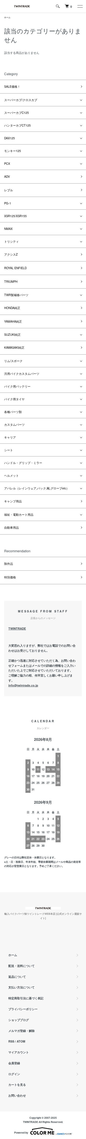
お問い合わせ (17, 1095)
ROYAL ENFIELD (15, 268)
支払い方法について (21, 987)
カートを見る (17, 1084)
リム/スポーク (13, 361)
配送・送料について (21, 966)
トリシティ (11, 241)
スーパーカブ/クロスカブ (20, 100)
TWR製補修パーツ (16, 295)
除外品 (8, 563)
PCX (7, 163)
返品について (17, 976)
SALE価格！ (12, 86)
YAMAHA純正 (13, 321)
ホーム (7, 17)
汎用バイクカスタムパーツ (21, 373)
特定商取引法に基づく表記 (25, 998)
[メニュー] (79, 6)
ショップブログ (18, 1020)
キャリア (10, 437)
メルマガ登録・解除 (21, 1031)
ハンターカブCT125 (17, 125)
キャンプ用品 (13, 501)
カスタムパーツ (14, 424)
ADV (7, 176)
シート (8, 450)
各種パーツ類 (13, 412)
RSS (11, 1041)
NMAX (8, 229)
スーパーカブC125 (16, 112)
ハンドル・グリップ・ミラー (23, 463)
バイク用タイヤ (14, 399)
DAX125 (9, 138)
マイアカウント (18, 1052)
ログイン (14, 1074)
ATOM (21, 1041)
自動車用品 (11, 527)
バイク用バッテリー (17, 386)
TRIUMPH (11, 281)
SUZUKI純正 (12, 334)
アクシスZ (11, 254)
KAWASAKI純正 (14, 347)
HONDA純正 (12, 308)
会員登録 (14, 1063)
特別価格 (10, 577)
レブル (8, 190)
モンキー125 (12, 151)
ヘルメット (11, 475)
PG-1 (7, 203)
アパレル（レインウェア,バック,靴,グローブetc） (36, 488)
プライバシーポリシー (23, 1009)
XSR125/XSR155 (15, 216)
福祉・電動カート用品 (18, 514)
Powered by (21, 1132)
